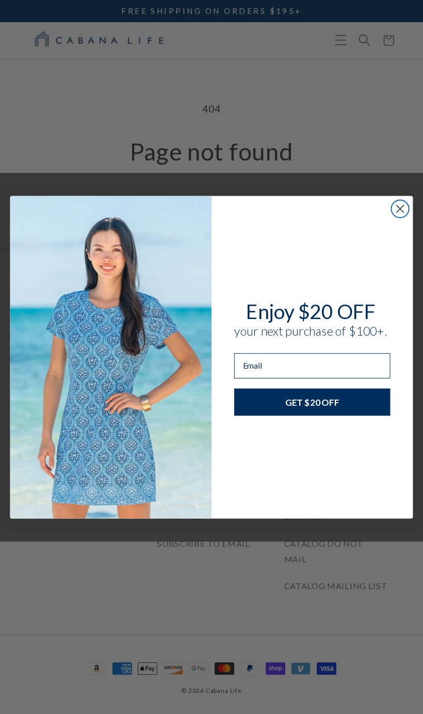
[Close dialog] (400, 208)
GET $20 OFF (312, 401)
